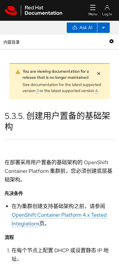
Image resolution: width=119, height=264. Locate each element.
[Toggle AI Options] (103, 28)
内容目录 (11, 42)
